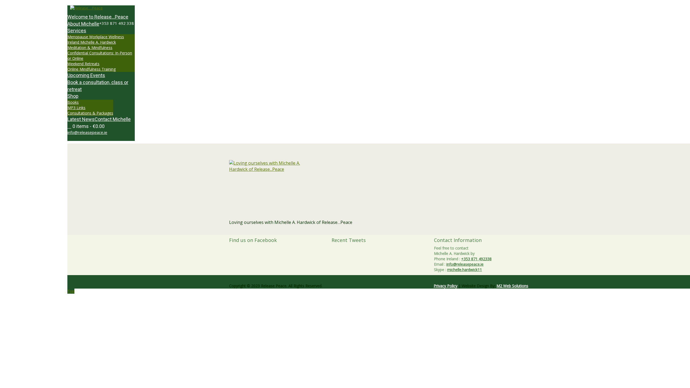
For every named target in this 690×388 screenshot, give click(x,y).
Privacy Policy (445, 285)
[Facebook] (71, 138)
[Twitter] (68, 138)
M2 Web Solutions (512, 285)
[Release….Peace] (101, 8)
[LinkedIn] (80, 138)
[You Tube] (77, 138)
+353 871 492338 (476, 258)
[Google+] (74, 138)
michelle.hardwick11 (464, 269)
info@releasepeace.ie (87, 132)
